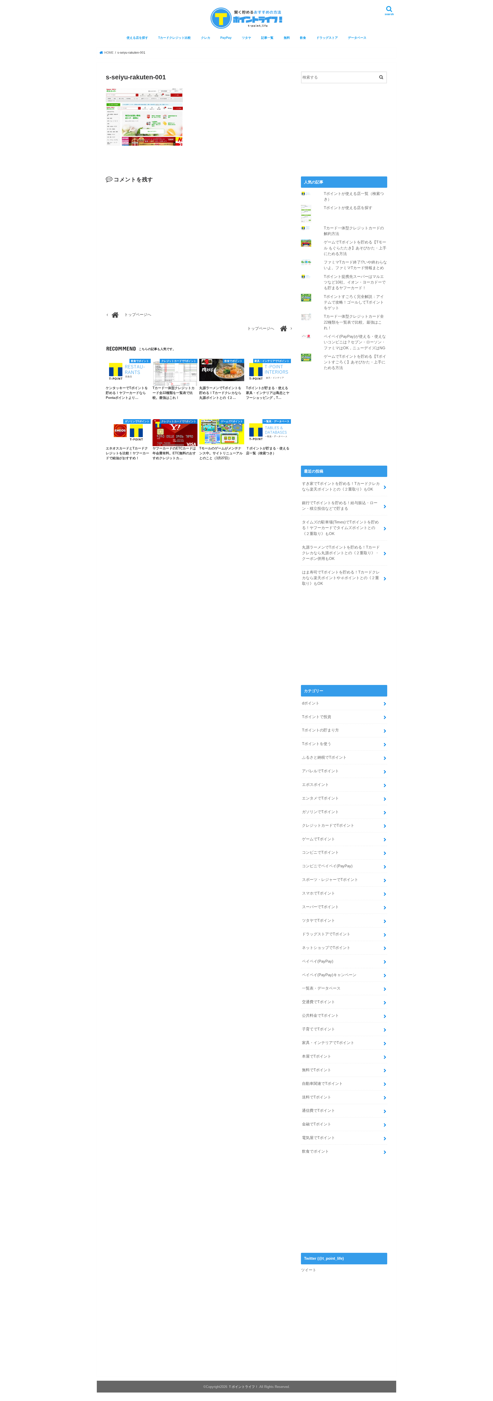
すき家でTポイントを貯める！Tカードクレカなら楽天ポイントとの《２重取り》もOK (341, 486)
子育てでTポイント (318, 1029)
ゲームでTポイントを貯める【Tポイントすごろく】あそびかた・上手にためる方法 (355, 362)
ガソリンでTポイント (320, 812)
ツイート (308, 1270)
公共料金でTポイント (320, 1015)
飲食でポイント (315, 1151)
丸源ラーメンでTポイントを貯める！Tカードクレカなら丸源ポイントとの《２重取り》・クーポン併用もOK (341, 553)
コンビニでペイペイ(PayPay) (327, 866)
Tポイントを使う (316, 744)
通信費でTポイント (318, 1110)
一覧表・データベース (321, 988)
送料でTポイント (316, 1097)
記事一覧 (267, 38)
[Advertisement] (344, 129)
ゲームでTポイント (318, 839)
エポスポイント (315, 785)
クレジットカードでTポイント (328, 825)
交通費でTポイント (318, 1002)
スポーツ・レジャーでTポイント (330, 880)
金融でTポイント (316, 1124)
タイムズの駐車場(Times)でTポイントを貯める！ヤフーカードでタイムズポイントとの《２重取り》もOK (340, 527)
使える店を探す (137, 38)
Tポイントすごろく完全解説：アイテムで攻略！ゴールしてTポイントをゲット (354, 302)
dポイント (310, 703)
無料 (287, 38)
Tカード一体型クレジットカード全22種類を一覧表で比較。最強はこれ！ (354, 322)
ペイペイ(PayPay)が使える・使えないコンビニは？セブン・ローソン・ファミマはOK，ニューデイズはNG (355, 342)
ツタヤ (246, 38)
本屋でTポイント (316, 1056)
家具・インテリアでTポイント (328, 1043)
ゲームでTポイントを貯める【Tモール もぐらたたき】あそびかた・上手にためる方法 (355, 248)
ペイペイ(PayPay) (317, 961)
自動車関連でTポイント (322, 1084)
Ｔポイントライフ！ (243, 1387)
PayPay (226, 38)
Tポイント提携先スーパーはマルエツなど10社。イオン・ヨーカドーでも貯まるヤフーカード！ (355, 282)
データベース (357, 38)
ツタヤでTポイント (318, 920)
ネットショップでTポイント (326, 948)
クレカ (205, 38)
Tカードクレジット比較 (174, 38)
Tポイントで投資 (316, 717)
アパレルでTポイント (320, 771)
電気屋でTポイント (318, 1138)
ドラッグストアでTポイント (326, 934)
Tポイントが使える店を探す (348, 208)
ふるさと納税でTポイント (324, 757)
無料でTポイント (316, 1070)
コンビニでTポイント (320, 852)
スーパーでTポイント (320, 907)
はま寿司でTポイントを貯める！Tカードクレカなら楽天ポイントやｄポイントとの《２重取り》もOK (341, 578)
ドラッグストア (327, 38)
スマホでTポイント (318, 893)
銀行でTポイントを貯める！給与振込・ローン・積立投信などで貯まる (339, 506)
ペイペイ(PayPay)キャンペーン (329, 975)
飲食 (303, 38)
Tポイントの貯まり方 (320, 730)
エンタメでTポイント (320, 798)
